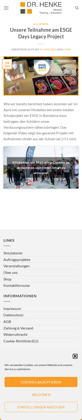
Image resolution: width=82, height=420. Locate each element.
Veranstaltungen (16, 266)
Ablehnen (41, 395)
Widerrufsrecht (15, 334)
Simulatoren (13, 253)
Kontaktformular (16, 285)
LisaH (67, 49)
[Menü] (6, 7)
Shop (7, 279)
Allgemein (41, 23)
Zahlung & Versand (18, 328)
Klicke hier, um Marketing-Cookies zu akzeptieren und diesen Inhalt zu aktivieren (41, 167)
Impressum (12, 308)
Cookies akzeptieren (41, 382)
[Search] (77, 8)
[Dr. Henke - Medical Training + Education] (41, 8)
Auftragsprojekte (16, 259)
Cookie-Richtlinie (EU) (20, 341)
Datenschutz (13, 315)
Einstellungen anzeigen (41, 407)
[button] (75, 356)
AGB (7, 321)
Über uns (10, 272)
